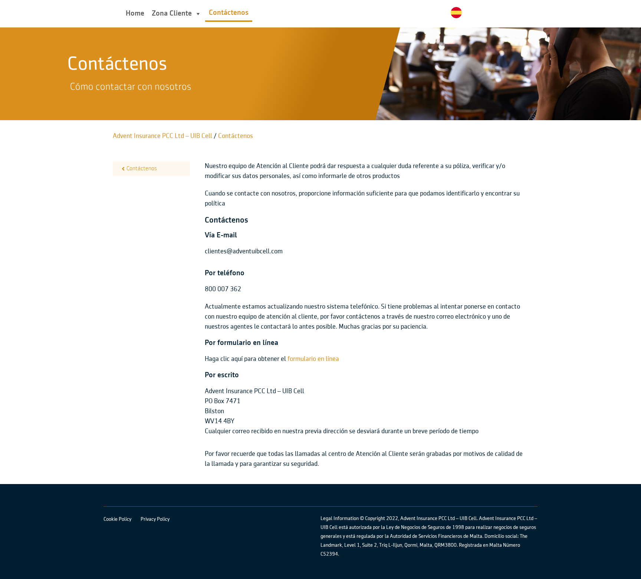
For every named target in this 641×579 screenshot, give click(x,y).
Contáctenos (229, 13)
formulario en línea (313, 359)
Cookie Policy (117, 519)
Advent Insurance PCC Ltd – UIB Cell (162, 136)
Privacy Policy (155, 519)
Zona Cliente (172, 13)
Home (135, 13)
